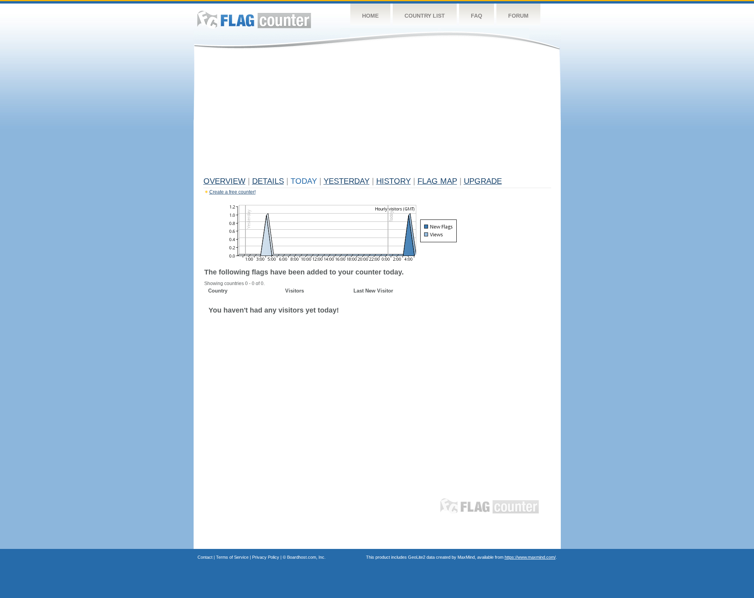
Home (370, 16)
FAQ (476, 16)
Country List (424, 16)
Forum (518, 16)
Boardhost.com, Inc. (306, 557)
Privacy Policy (265, 557)
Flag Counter (254, 19)
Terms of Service (232, 557)
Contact (205, 557)
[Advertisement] (377, 115)
